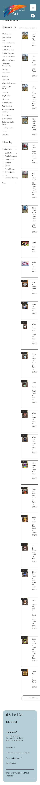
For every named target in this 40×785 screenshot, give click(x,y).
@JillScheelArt (11, 763)
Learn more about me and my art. (18, 753)
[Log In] (32, 15)
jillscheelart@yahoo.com (14, 740)
